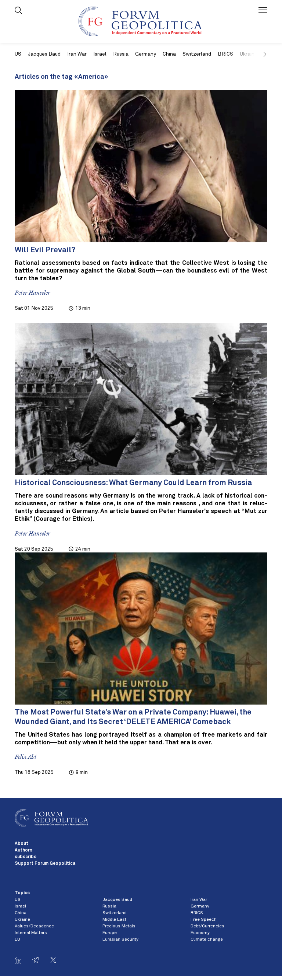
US (18, 54)
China (169, 54)
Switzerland (196, 54)
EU (17, 939)
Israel (99, 54)
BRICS (225, 54)
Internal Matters (31, 933)
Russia (121, 54)
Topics (22, 893)
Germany (145, 54)
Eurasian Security (120, 939)
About (21, 844)
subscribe (25, 857)
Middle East (114, 919)
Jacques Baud (44, 54)
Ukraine (22, 919)
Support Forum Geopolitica (45, 863)
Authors (23, 850)
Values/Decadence (34, 926)
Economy (200, 933)
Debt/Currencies (207, 926)
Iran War (77, 54)
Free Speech (204, 919)
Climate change (207, 939)
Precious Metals (118, 926)
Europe (109, 933)
